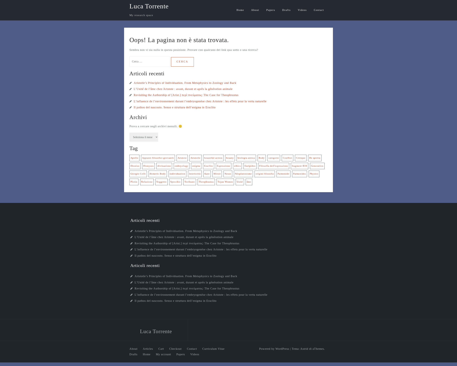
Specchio (175, 181)
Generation (317, 166)
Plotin (133, 181)
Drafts (286, 10)
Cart (161, 348)
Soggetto (161, 181)
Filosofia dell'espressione (273, 166)
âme (249, 181)
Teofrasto (189, 181)
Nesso (228, 173)
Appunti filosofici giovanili (158, 158)
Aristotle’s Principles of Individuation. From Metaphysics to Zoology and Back (185, 82)
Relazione (147, 181)
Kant (207, 173)
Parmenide (283, 173)
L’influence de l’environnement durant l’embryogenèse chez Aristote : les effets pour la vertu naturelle (200, 101)
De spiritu (314, 158)
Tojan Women (225, 181)
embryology (181, 166)
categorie (273, 158)
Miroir (217, 173)
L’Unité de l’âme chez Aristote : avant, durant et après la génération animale (183, 88)
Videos (302, 10)
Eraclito (208, 166)
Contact (319, 10)
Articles (148, 348)
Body (262, 158)
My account (163, 354)
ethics (237, 166)
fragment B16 (299, 166)
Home (240, 10)
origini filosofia (265, 173)
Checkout (175, 348)
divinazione (164, 166)
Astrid (304, 348)
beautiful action (213, 158)
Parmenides (299, 173)
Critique (300, 158)
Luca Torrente (149, 6)
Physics (314, 173)
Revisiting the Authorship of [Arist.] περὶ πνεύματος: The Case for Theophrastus (186, 95)
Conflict (287, 158)
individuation (177, 173)
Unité (240, 181)
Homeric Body (158, 173)
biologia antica (246, 158)
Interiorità (195, 173)
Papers (270, 10)
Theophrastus (206, 181)
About (255, 10)
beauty (230, 158)
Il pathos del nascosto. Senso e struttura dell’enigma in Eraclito (175, 107)
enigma (196, 166)
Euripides (250, 166)
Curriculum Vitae (213, 348)
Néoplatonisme (243, 173)
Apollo (134, 158)
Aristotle (195, 158)
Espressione (223, 166)
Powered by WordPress (274, 348)
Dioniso (134, 166)
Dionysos (148, 166)
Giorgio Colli (138, 173)
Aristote (182, 158)
